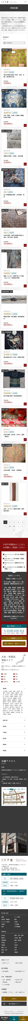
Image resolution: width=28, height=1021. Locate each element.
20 (14, 526)
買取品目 (3, 931)
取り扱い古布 (4, 913)
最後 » (14, 530)
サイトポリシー (20, 1011)
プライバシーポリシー (9, 1011)
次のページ (22, 526)
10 (9, 526)
